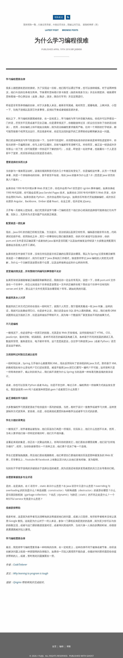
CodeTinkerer (20, 564)
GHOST (90, 655)
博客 (69, 646)
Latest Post (51, 30)
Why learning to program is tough (30, 573)
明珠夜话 (58, 17)
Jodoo (78, 49)
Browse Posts (70, 30)
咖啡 (61, 646)
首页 (54, 646)
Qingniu (17, 582)
